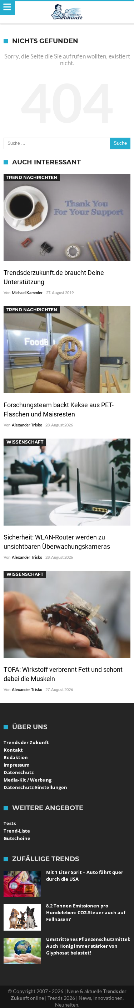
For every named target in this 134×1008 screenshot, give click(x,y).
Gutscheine (17, 838)
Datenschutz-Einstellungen (35, 787)
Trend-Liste (17, 831)
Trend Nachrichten (31, 177)
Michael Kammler (27, 292)
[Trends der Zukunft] (67, 12)
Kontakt (13, 750)
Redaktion (16, 757)
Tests (10, 823)
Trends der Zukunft (26, 742)
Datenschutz (19, 772)
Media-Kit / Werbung (27, 780)
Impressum (17, 765)
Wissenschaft (24, 442)
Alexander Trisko (27, 425)
